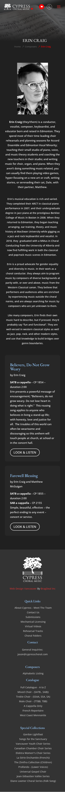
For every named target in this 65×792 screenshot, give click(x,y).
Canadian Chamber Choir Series (33, 748)
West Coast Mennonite (33, 715)
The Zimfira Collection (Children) (33, 762)
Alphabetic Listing (33, 673)
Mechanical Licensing (33, 621)
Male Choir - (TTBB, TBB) (33, 701)
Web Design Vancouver (23, 588)
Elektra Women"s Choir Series (33, 753)
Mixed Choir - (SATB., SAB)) (33, 692)
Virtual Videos (33, 626)
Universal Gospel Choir (33, 771)
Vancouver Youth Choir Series (33, 743)
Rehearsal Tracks (33, 631)
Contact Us (33, 612)
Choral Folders (33, 635)
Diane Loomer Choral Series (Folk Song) (33, 781)
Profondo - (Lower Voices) (33, 767)
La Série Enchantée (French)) (33, 757)
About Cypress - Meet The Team (33, 607)
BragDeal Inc (48, 588)
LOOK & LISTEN (25, 452)
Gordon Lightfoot (33, 734)
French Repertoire (33, 710)
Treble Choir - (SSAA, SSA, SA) (33, 696)
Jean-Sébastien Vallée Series (33, 776)
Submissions (33, 617)
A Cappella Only (33, 706)
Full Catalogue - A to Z (33, 687)
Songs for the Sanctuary (33, 739)
